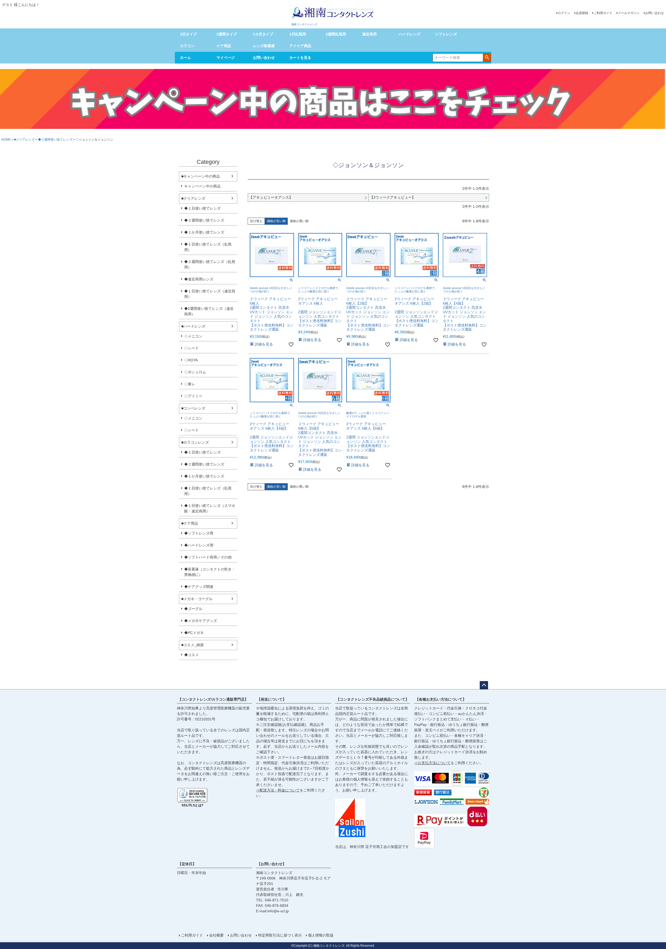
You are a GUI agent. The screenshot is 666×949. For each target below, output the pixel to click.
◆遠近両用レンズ (198, 279)
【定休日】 (187, 864)
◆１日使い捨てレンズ (202, 208)
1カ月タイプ (263, 34)
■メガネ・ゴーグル (197, 599)
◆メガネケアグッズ (200, 621)
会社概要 (216, 935)
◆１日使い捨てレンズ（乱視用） (208, 247)
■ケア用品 (189, 523)
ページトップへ (484, 685)
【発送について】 (271, 699)
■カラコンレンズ (195, 442)
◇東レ (189, 384)
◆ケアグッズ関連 (198, 587)
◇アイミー (193, 396)
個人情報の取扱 (321, 935)
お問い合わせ (654, 13)
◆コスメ (191, 655)
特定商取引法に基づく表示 (280, 935)
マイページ (225, 57)
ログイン (564, 13)
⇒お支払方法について (432, 763)
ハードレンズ (409, 34)
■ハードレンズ (193, 326)
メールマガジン (629, 13)
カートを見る (300, 57)
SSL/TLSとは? (192, 805)
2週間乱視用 (336, 34)
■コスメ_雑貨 (192, 645)
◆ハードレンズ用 (198, 545)
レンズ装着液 (264, 46)
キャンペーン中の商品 (202, 186)
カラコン (187, 46)
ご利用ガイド (603, 13)
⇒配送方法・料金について (278, 790)
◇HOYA (191, 360)
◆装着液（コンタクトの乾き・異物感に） (209, 572)
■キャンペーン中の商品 (200, 176)
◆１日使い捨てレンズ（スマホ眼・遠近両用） (209, 508)
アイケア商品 (300, 46)
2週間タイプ (226, 34)
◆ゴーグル (193, 609)
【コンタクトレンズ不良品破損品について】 (372, 699)
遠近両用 (369, 34)
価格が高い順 (299, 221)
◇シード (191, 348)
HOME (6, 139)
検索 (487, 57)
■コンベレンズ (193, 408)
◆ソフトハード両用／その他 (208, 557)
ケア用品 (223, 46)
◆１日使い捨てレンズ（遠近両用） (209, 294)
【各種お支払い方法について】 (440, 699)
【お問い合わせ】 (271, 864)
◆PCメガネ (194, 633)
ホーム (185, 57)
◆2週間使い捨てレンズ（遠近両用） (209, 311)
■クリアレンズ (24, 139)
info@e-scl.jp (278, 911)
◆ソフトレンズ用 (198, 533)
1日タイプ (188, 34)
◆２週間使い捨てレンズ (55, 139)
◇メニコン (193, 336)
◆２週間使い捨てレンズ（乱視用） (209, 264)
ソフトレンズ (446, 34)
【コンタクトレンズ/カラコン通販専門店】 (213, 699)
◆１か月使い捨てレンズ (204, 232)
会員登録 (582, 13)
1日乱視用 (297, 34)
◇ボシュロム (195, 372)
